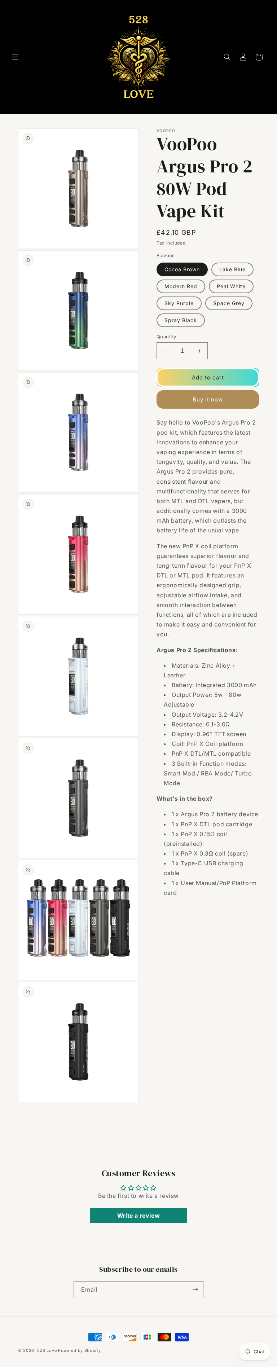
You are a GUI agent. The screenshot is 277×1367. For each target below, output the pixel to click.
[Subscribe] (195, 1289)
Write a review (138, 1215)
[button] (15, 57)
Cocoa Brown (182, 269)
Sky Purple (179, 303)
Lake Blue (232, 269)
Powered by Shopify (79, 1350)
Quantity (166, 336)
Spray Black (180, 320)
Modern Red (180, 286)
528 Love (47, 1350)
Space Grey (229, 303)
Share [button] (172, 914)
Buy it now (208, 399)
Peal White (231, 286)
